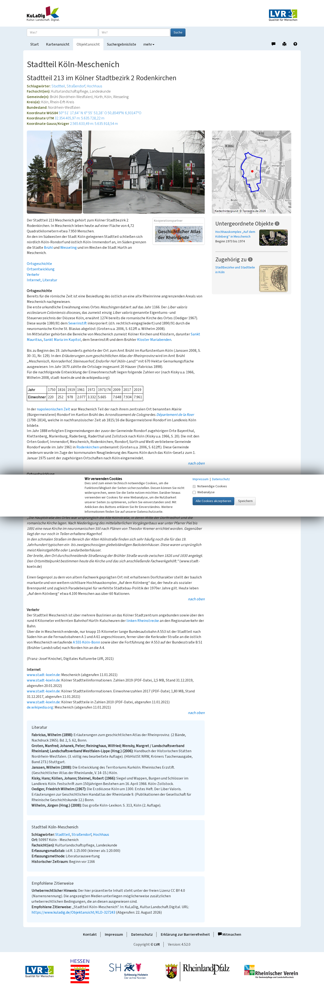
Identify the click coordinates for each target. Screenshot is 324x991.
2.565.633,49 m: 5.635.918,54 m (94, 123)
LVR (157, 944)
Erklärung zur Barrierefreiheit (185, 934)
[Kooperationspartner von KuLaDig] (179, 233)
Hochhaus (94, 86)
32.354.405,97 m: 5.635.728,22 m (79, 118)
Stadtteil (58, 86)
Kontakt (90, 934)
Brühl (48, 247)
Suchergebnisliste (121, 44)
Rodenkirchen (87, 447)
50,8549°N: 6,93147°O (124, 113)
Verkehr (33, 274)
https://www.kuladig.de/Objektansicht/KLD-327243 (73, 912)
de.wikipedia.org (40, 707)
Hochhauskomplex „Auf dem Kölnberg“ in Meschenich (235, 234)
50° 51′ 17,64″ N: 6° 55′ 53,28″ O (83, 113)
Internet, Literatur (42, 280)
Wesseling (68, 247)
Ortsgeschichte (39, 263)
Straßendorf (76, 86)
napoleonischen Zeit (53, 409)
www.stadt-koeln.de (43, 674)
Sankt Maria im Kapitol (62, 339)
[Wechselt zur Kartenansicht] (254, 172)
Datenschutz (142, 934)
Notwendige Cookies (212, 486)
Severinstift (77, 323)
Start (34, 44)
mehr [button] (147, 44)
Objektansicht (88, 44)
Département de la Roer (175, 414)
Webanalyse (206, 492)
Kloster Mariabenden (154, 339)
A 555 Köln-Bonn (86, 642)
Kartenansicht (57, 44)
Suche (178, 32)
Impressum (114, 934)
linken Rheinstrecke (142, 620)
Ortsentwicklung (41, 269)
